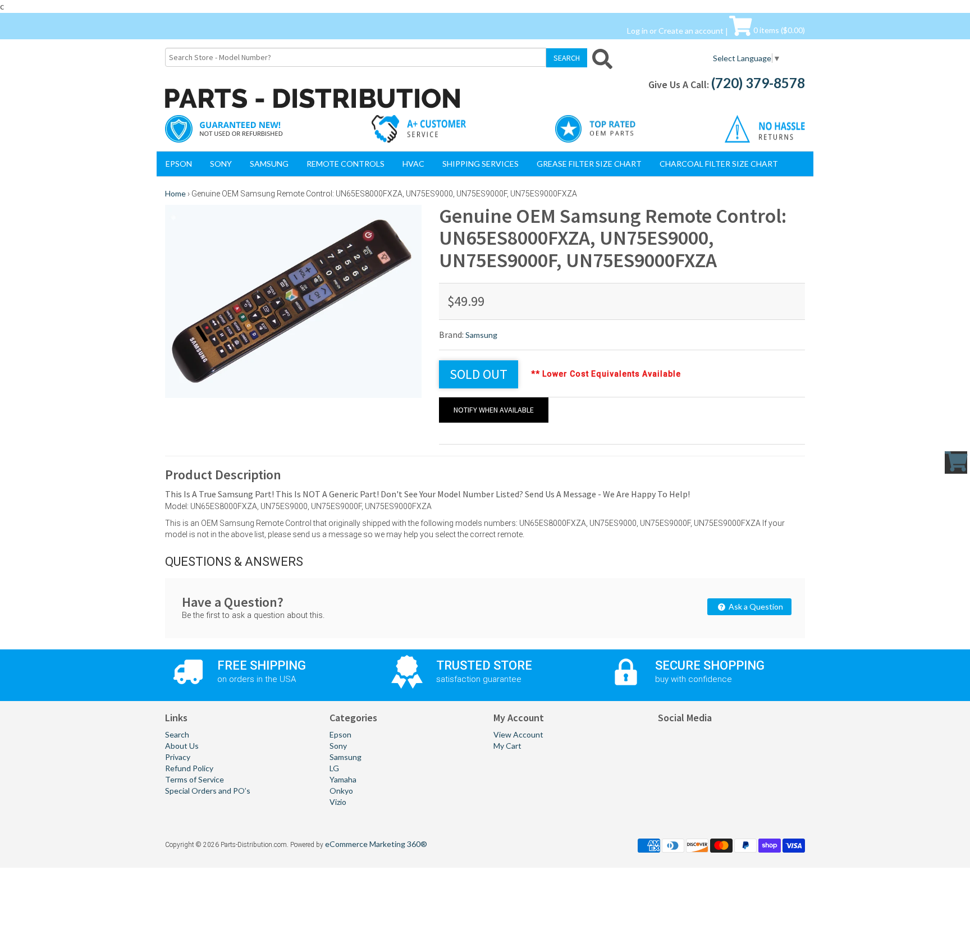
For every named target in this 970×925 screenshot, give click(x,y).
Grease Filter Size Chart (589, 163)
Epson (179, 163)
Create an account (691, 30)
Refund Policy (189, 768)
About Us (182, 745)
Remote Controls (345, 163)
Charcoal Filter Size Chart (719, 163)
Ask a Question (755, 606)
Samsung (269, 163)
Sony (221, 163)
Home (175, 193)
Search (177, 734)
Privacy (177, 757)
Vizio (338, 802)
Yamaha (343, 779)
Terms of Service (194, 779)
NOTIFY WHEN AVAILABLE (494, 410)
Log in (637, 30)
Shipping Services (480, 163)
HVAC (413, 163)
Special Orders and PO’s (207, 790)
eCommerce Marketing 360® (376, 844)
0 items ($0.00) (778, 30)
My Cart (507, 745)
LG (334, 768)
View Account (518, 734)
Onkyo (341, 790)
